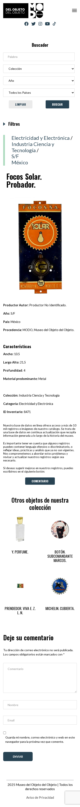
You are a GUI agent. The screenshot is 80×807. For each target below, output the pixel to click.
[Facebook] (26, 24)
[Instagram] (40, 24)
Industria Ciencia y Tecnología (33, 147)
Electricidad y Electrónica (41, 138)
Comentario (40, 481)
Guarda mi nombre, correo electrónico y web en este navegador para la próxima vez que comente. (40, 739)
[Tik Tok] (54, 24)
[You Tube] (47, 24)
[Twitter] (33, 24)
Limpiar (20, 104)
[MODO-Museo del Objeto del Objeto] (23, 10)
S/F (15, 156)
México (20, 162)
